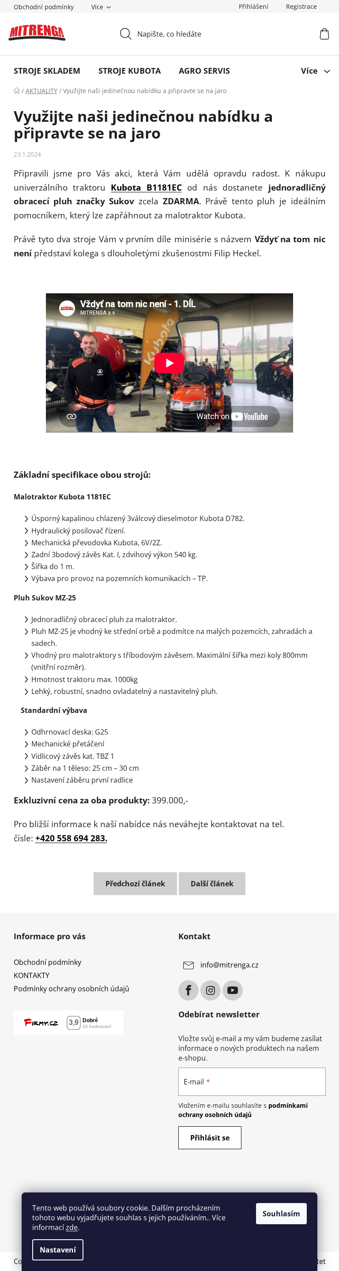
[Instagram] (210, 990)
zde (72, 1227)
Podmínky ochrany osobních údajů (71, 989)
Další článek (212, 884)
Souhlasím (281, 1214)
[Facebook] (188, 990)
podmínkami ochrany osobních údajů (243, 1109)
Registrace (301, 6)
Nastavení (58, 1250)
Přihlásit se (210, 1138)
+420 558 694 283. (71, 838)
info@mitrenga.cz (229, 965)
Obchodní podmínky (44, 7)
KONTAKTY (31, 975)
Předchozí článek (135, 884)
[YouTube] (232, 990)
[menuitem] (47, 71)
